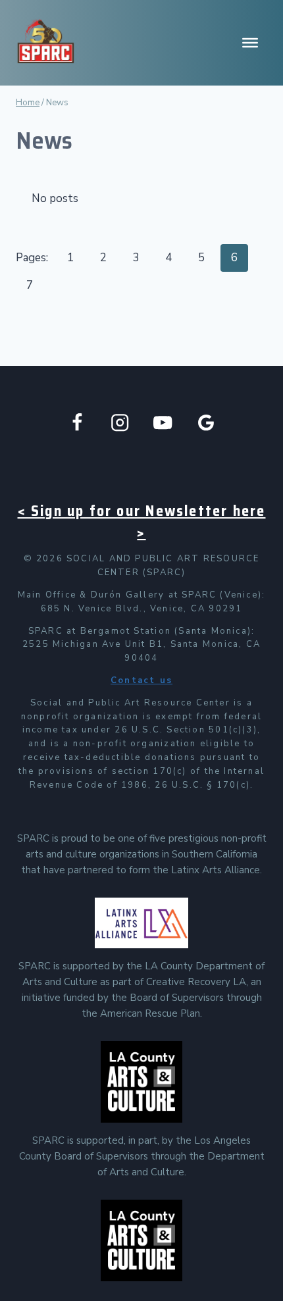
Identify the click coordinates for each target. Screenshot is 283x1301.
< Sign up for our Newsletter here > (142, 521)
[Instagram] (120, 423)
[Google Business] (206, 423)
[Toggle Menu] (250, 42)
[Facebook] (77, 423)
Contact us (141, 680)
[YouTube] (163, 423)
